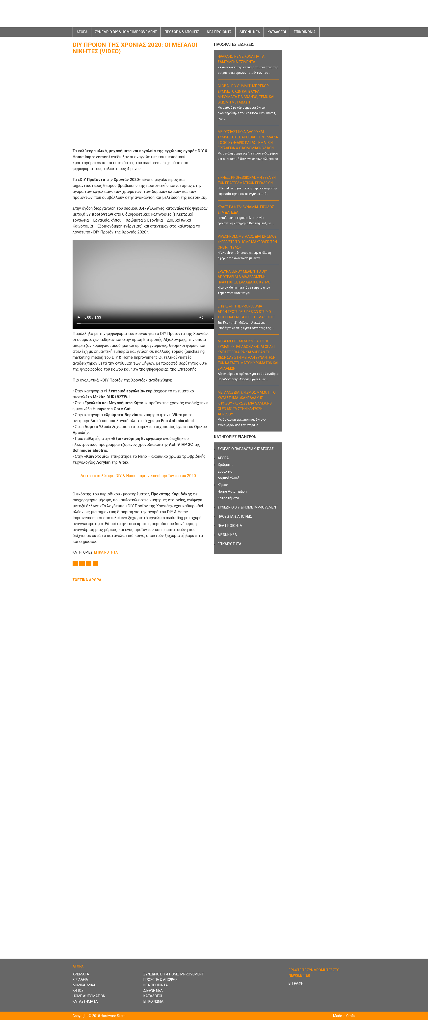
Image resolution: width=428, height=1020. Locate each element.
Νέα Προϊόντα (219, 32)
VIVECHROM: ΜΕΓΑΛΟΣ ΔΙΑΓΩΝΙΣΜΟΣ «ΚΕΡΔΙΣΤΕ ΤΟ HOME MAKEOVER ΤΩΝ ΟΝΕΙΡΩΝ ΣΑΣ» (247, 241)
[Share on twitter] (82, 563)
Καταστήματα (228, 498)
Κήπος (223, 485)
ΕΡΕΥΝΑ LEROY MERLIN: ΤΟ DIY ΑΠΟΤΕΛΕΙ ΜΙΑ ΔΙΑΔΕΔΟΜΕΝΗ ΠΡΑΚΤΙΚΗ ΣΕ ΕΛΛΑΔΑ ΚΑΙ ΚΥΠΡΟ (244, 276)
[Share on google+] (89, 563)
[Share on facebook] (76, 563)
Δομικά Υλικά (228, 478)
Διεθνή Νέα (249, 32)
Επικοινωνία (305, 32)
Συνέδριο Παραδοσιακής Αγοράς (246, 449)
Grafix (350, 1016)
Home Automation (232, 491)
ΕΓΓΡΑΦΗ (296, 983)
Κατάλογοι (277, 32)
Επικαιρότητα (106, 552)
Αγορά (223, 458)
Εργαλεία (225, 471)
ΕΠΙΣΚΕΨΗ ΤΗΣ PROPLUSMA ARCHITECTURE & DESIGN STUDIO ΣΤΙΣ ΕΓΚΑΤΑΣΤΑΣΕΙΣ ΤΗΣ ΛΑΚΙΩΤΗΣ (246, 311)
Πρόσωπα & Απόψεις (181, 32)
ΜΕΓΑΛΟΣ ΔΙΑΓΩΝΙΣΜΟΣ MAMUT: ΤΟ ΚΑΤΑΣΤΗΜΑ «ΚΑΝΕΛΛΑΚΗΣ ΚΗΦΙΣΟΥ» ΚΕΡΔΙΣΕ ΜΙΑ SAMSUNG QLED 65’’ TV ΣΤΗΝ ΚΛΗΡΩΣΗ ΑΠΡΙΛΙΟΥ (247, 403)
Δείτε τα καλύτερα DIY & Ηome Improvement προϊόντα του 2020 (138, 475)
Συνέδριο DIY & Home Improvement (126, 32)
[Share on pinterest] (96, 563)
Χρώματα (225, 465)
